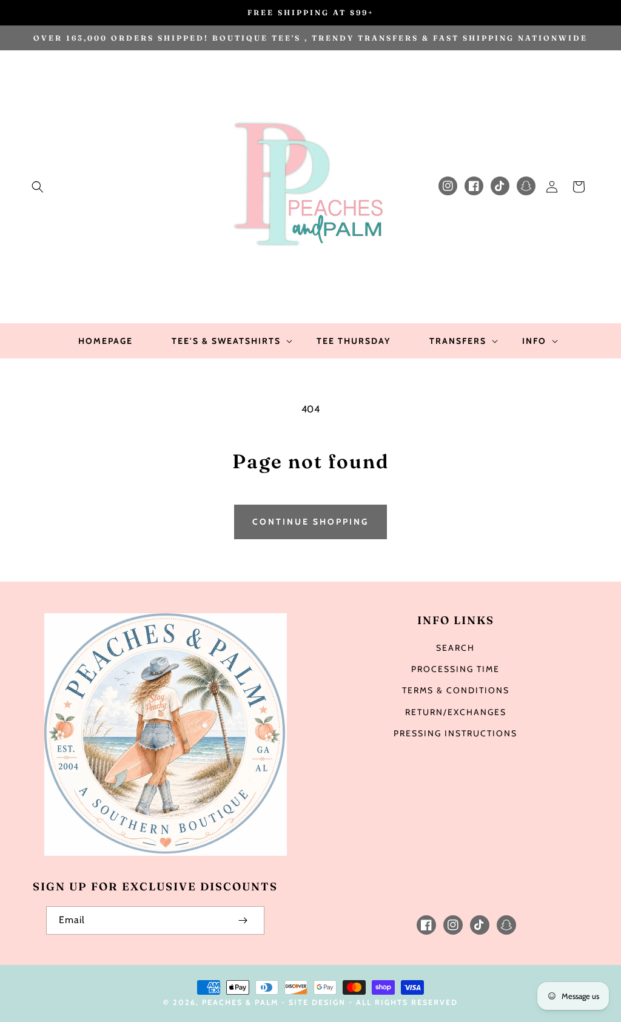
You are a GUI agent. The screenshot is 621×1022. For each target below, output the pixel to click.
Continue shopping (310, 521)
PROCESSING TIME (455, 669)
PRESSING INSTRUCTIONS (455, 733)
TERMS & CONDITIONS (455, 690)
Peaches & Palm (240, 1002)
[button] (37, 186)
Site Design (317, 1002)
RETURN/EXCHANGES (455, 712)
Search (455, 647)
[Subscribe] (242, 920)
